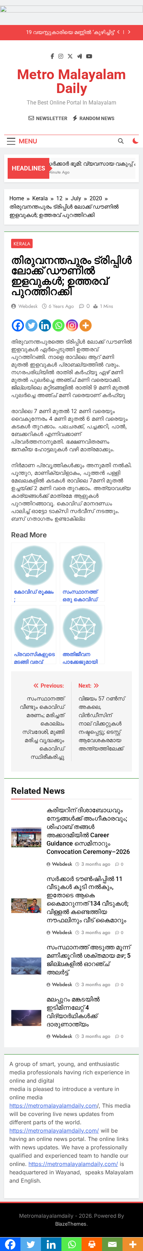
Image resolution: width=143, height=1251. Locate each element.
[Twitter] (31, 325)
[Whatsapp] (58, 325)
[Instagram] (72, 325)
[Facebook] (18, 325)
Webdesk (27, 306)
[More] (85, 325)
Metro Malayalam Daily (71, 81)
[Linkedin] (45, 325)
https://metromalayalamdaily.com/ (54, 1130)
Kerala (22, 243)
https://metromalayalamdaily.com (53, 1105)
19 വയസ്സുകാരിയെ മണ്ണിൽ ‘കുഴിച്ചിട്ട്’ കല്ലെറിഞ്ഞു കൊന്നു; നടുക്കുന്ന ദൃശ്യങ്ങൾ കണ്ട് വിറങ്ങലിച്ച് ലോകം (70, 32)
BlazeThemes (70, 1224)
